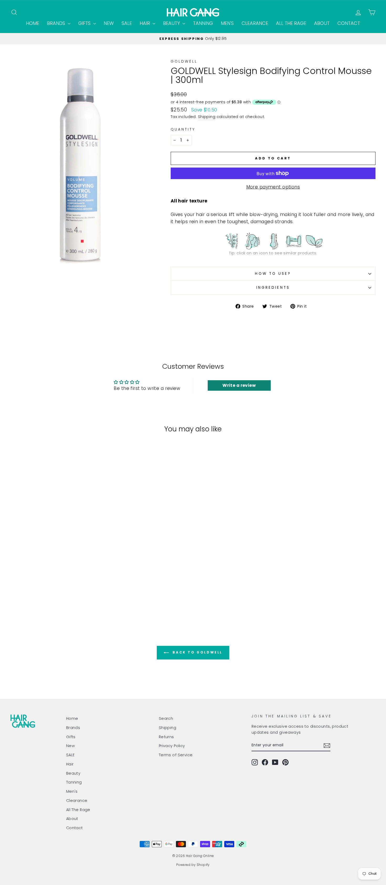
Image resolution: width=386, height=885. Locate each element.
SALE (127, 23)
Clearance (255, 23)
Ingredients (273, 287)
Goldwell (184, 61)
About (322, 23)
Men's (227, 23)
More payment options (273, 187)
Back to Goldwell (196, 652)
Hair (145, 23)
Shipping (206, 116)
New (109, 23)
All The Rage (291, 23)
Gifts (85, 23)
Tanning (203, 23)
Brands (56, 23)
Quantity (183, 129)
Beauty (172, 23)
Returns (166, 736)
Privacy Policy (172, 745)
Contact (348, 23)
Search (166, 718)
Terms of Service (176, 755)
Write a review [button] (239, 385)
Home (32, 23)
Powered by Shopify (193, 864)
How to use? (273, 273)
